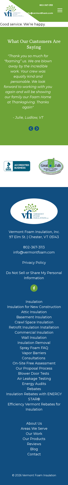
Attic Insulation (34, 312)
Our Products (34, 439)
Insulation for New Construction (34, 307)
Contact (34, 454)
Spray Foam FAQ (34, 348)
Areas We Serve (34, 429)
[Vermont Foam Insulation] (14, 11)
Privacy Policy (34, 263)
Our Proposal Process (34, 368)
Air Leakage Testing (34, 379)
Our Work (34, 434)
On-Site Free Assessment (34, 363)
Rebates (34, 389)
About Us (34, 423)
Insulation (34, 302)
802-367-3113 (46, 5)
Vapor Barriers (34, 353)
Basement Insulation (34, 317)
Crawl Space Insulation (34, 322)
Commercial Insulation (34, 332)
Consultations (34, 358)
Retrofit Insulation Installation (34, 327)
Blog (34, 449)
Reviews (34, 444)
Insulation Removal (34, 343)
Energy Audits (34, 384)
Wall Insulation (34, 338)
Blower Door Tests (34, 373)
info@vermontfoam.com (39, 13)
